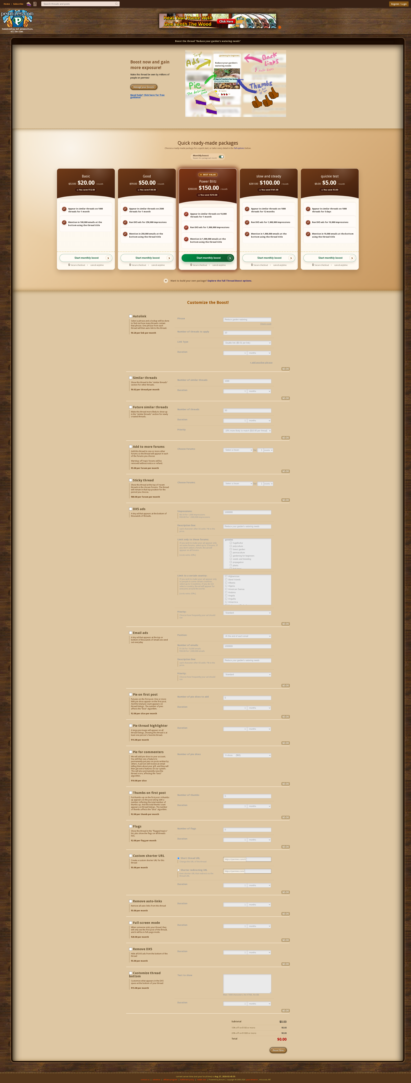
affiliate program (170, 1080)
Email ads (140, 633)
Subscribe (18, 4)
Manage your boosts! (143, 87)
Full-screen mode (146, 923)
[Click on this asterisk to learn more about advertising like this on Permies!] (279, 27)
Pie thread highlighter (150, 726)
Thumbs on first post (149, 793)
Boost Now (278, 1050)
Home (7, 4)
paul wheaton (252, 1080)
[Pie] (28, 4)
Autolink (139, 316)
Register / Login (399, 4)
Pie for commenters (148, 752)
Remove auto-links (147, 901)
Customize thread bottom (145, 974)
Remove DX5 (142, 949)
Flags (137, 826)
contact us (145, 1080)
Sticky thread (143, 480)
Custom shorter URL (149, 856)
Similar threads (145, 378)
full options (239, 148)
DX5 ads (139, 509)
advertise (156, 1080)
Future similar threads (150, 407)
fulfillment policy (187, 1080)
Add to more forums (149, 447)
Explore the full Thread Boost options (229, 280)
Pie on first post (145, 694)
